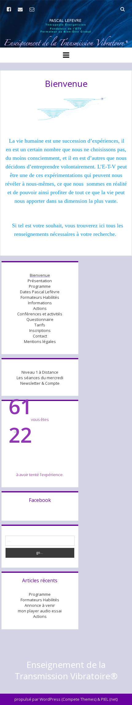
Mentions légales (40, 341)
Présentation (40, 280)
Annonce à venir (40, 605)
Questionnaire (39, 319)
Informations (40, 303)
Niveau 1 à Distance (39, 372)
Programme (40, 286)
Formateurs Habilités (40, 297)
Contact (40, 336)
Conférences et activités (39, 314)
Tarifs (39, 325)
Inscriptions (40, 330)
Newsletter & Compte (40, 383)
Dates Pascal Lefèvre (40, 292)
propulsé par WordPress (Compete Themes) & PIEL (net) (66, 699)
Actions (40, 308)
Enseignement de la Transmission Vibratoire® (66, 670)
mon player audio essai (40, 611)
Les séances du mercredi (40, 377)
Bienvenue (40, 275)
